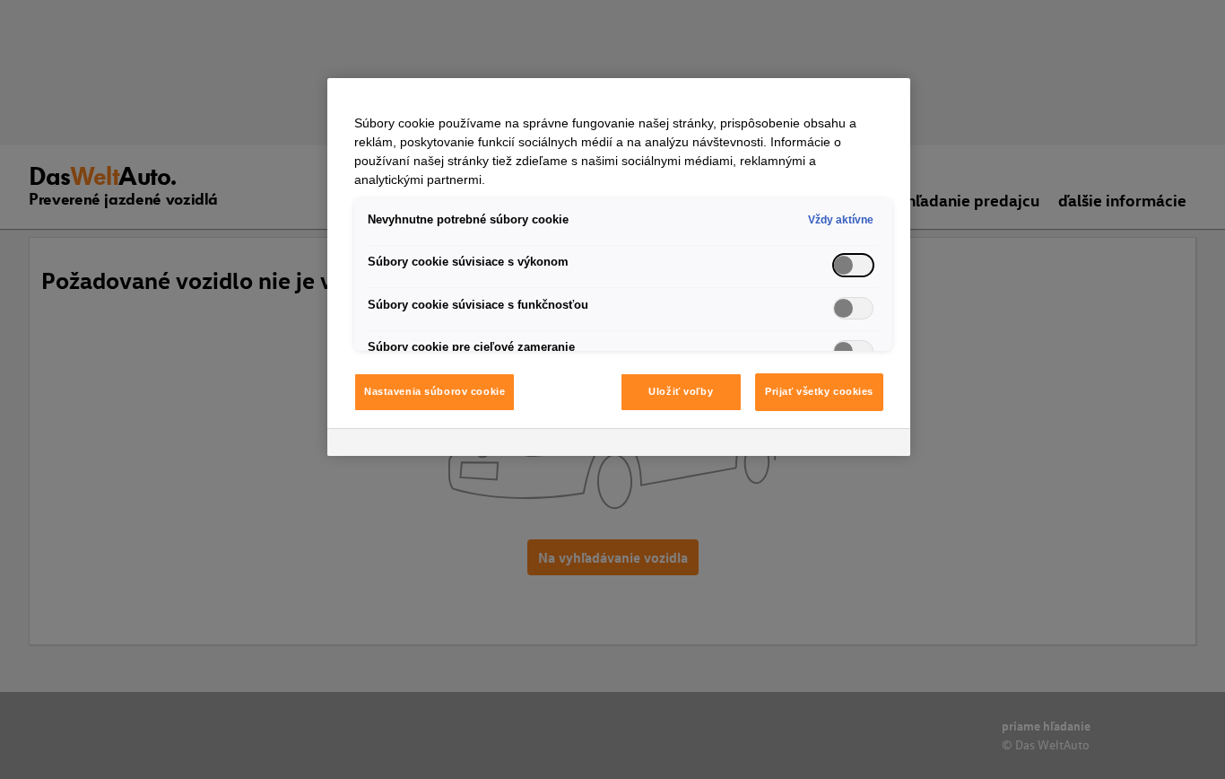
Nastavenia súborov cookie (434, 391)
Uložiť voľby (680, 391)
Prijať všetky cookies (819, 391)
